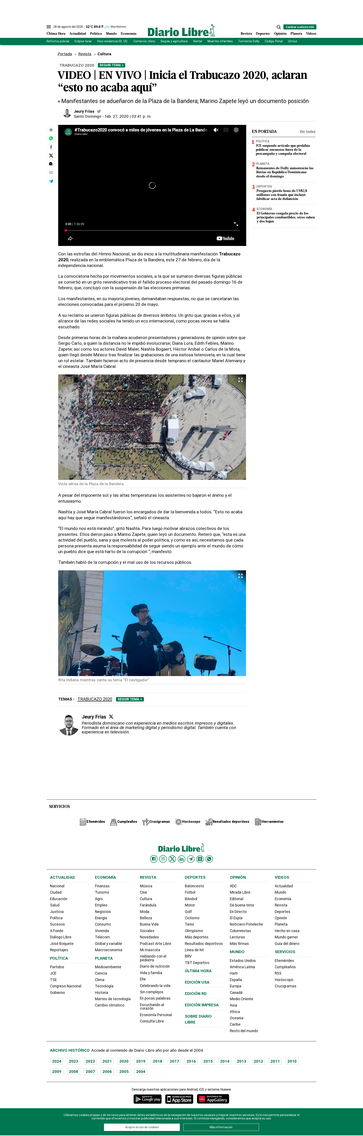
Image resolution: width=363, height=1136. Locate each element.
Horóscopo (284, 980)
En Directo (238, 912)
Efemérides (284, 961)
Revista (246, 34)
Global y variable (108, 944)
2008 (73, 1071)
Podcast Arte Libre (155, 944)
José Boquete (62, 944)
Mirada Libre (240, 892)
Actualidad (77, 34)
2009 (56, 1071)
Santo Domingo (87, 116)
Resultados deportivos (204, 944)
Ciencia (101, 973)
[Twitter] (111, 717)
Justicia (57, 912)
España (236, 980)
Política (96, 34)
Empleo (101, 905)
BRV (188, 956)
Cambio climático (109, 1005)
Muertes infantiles (220, 41)
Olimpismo (194, 931)
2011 (275, 1061)
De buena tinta (242, 905)
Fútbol (190, 892)
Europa (235, 986)
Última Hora (56, 34)
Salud (54, 905)
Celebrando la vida (155, 986)
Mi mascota (150, 950)
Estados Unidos (243, 961)
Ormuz (292, 41)
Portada (65, 54)
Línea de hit (194, 950)
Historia (101, 993)
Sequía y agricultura (174, 41)
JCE (53, 973)
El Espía (236, 918)
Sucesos (57, 924)
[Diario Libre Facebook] (154, 859)
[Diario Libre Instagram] (163, 859)
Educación (58, 899)
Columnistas (240, 931)
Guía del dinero (287, 944)
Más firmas (239, 944)
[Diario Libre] (181, 30)
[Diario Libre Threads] (200, 859)
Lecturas (237, 937)
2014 (224, 1061)
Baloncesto (194, 886)
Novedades (149, 937)
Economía (128, 34)
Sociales (147, 931)
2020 (124, 1061)
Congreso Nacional (65, 986)
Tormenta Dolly (248, 41)
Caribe (235, 1024)
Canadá (236, 993)
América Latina (242, 967)
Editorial (236, 899)
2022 (90, 1061)
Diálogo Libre (60, 937)
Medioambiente (108, 967)
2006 (107, 1071)
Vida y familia (151, 973)
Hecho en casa (287, 931)
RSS (278, 973)
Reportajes (59, 950)
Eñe (143, 979)
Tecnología (104, 986)
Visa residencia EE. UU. (112, 41)
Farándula (148, 905)
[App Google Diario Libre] (147, 1099)
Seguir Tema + (112, 65)
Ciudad (56, 892)
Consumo (103, 924)
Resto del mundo (244, 1031)
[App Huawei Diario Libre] (213, 1099)
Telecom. (103, 937)
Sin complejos (151, 992)
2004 (140, 1071)
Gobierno (57, 993)
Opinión (280, 34)
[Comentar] (51, 164)
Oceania (236, 1018)
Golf (188, 912)
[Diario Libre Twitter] (172, 859)
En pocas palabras (155, 998)
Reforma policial (58, 41)
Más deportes (196, 937)
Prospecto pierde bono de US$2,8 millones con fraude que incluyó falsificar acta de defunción (281, 195)
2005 (124, 1071)
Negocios (103, 912)
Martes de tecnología (113, 999)
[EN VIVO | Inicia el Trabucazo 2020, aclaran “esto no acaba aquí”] (51, 138)
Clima (99, 980)
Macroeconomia (108, 950)
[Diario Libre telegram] (191, 859)
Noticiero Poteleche (246, 924)
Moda (144, 912)
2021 (107, 1061)
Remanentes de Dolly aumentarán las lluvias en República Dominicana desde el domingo (284, 172)
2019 (140, 1061)
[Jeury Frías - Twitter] (99, 111)
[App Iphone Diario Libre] (179, 1099)
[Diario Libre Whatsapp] (209, 859)
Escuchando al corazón (152, 1007)
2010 (292, 1061)
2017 (174, 1061)
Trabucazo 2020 (95, 699)
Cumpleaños (285, 967)
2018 (157, 1061)
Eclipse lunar (83, 41)
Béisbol (191, 899)
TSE (53, 980)
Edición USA (197, 982)
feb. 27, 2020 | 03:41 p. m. (128, 116)
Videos (311, 34)
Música (146, 886)
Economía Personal (156, 1015)
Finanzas (102, 886)
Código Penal (274, 41)
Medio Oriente (241, 999)
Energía (101, 918)
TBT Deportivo (197, 963)
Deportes (263, 34)
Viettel (197, 41)
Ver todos (308, 131)
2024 (56, 1061)
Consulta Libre (152, 1021)
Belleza (146, 918)
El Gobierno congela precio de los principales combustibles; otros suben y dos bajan (286, 217)
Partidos (57, 967)
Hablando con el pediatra (153, 958)
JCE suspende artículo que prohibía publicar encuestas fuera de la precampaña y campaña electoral (283, 150)
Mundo (111, 34)
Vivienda (102, 931)
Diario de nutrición (155, 966)
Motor (190, 905)
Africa (235, 1012)
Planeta (296, 34)
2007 (90, 1071)
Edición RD (196, 993)
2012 (258, 1061)
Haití (234, 973)
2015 (208, 1061)
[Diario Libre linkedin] (181, 859)
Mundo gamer (286, 937)
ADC (233, 886)
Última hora (198, 970)
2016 (191, 1061)
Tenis (189, 924)
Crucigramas (285, 986)
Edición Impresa (202, 1005)
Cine (143, 892)
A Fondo (56, 931)
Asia (233, 1005)
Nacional (57, 886)
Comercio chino (144, 41)
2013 (241, 1061)
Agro (99, 899)
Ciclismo (192, 918)
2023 (73, 1061)
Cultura (104, 54)
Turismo (102, 892)
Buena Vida (149, 924)
